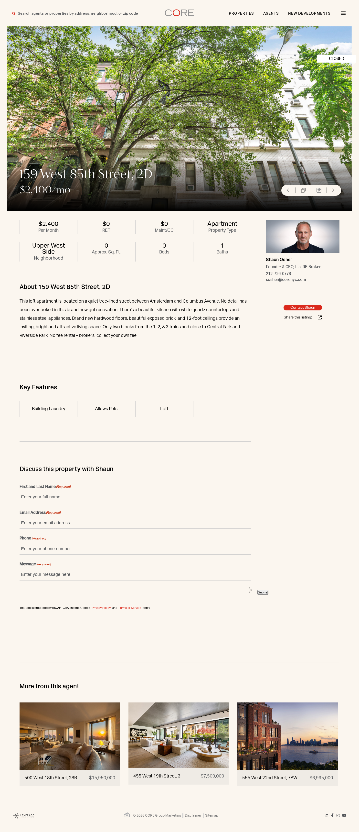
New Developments (309, 13)
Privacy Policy (101, 607)
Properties (241, 13)
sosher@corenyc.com (286, 280)
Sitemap (211, 815)
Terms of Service (130, 607)
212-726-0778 (278, 274)
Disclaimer (193, 815)
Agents (271, 13)
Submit (263, 592)
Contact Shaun (302, 307)
